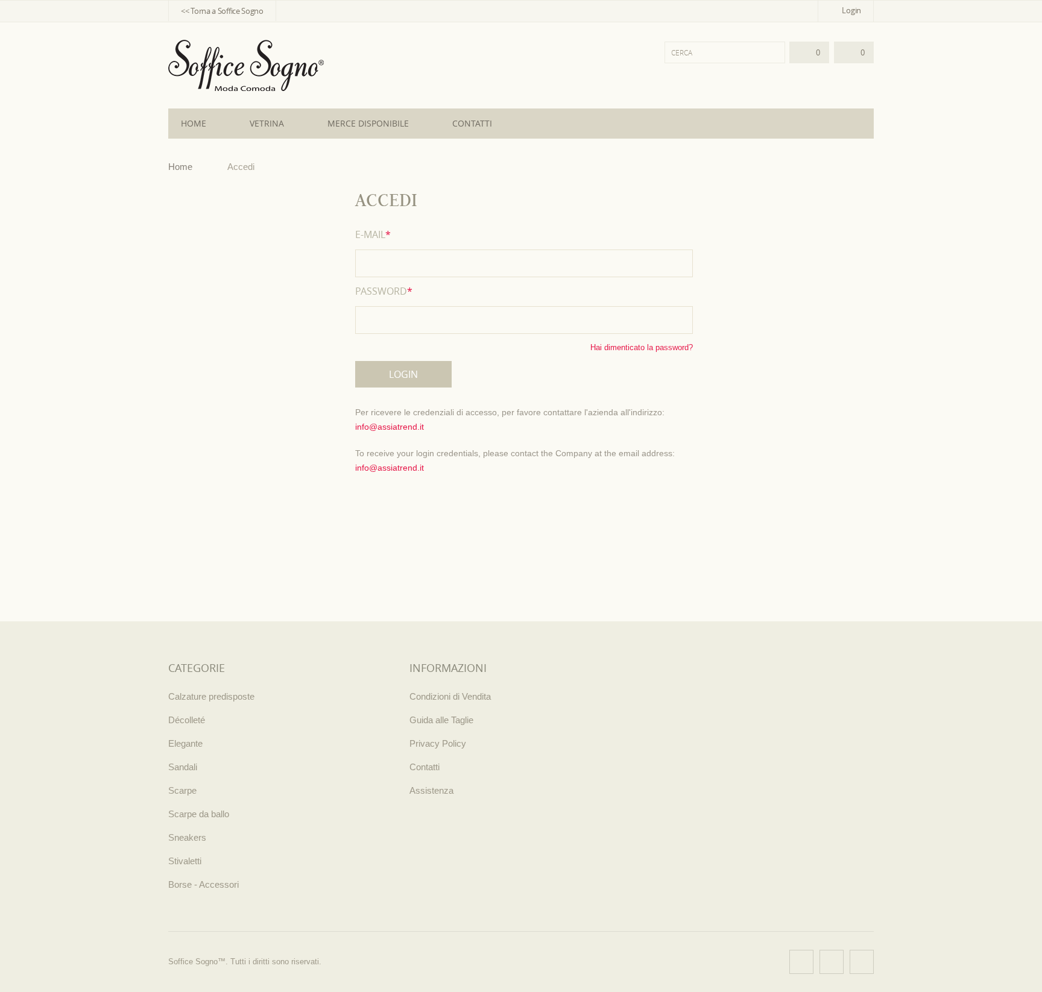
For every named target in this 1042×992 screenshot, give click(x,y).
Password (383, 291)
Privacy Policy (437, 743)
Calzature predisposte (211, 696)
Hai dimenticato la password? (641, 347)
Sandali (182, 767)
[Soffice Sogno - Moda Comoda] (246, 65)
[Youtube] (862, 962)
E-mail (373, 234)
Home (193, 123)
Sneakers (187, 837)
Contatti (472, 123)
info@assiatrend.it (389, 427)
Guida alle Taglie (441, 720)
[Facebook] (801, 962)
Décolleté (186, 720)
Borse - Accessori (203, 884)
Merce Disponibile (368, 123)
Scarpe (182, 790)
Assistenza (431, 790)
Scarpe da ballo (198, 814)
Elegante (185, 743)
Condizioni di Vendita (450, 696)
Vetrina (267, 123)
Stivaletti (184, 861)
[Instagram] (831, 962)
